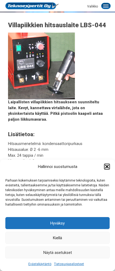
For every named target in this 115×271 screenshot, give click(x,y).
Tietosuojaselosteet (69, 264)
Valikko (92, 6)
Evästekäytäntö (39, 264)
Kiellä (57, 237)
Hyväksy (57, 223)
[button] (107, 166)
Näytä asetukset (57, 252)
